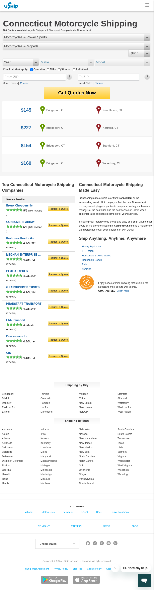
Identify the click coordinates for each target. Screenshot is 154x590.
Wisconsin (123, 469)
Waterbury (123, 402)
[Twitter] (101, 544)
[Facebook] (88, 544)
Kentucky (46, 442)
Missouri (45, 478)
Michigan (46, 465)
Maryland (46, 456)
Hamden (45, 402)
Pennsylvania (86, 478)
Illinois (5, 483)
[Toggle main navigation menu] (148, 5)
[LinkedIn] (115, 544)
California (7, 447)
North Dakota (86, 460)
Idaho (5, 478)
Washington (124, 460)
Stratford (122, 398)
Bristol (5, 398)
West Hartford (125, 407)
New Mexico (85, 447)
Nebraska (84, 429)
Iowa (43, 433)
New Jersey (85, 442)
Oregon (83, 474)
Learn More (123, 290)
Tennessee (124, 438)
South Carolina (126, 429)
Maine (44, 451)
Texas (121, 442)
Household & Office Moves (96, 255)
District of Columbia (12, 460)
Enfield (6, 411)
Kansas (45, 438)
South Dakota (125, 433)
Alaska (5, 433)
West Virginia (125, 465)
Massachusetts (49, 460)
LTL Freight (88, 250)
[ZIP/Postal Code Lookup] (69, 78)
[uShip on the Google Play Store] (54, 580)
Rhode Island (86, 483)
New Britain (85, 402)
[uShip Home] (11, 5)
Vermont (122, 451)
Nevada (83, 433)
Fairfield (45, 393)
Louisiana (46, 447)
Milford (82, 398)
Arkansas (7, 442)
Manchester (47, 411)
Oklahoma (84, 469)
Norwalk (83, 411)
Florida (6, 465)
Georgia (6, 469)
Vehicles (86, 268)
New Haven (85, 407)
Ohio (81, 465)
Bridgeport (7, 393)
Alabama (7, 429)
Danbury (6, 402)
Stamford (122, 393)
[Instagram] (94, 544)
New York (84, 451)
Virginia (122, 456)
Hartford (45, 407)
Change (24, 83)
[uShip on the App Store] (86, 580)
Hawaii (6, 474)
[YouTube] (108, 544)
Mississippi (47, 474)
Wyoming (123, 474)
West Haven (124, 411)
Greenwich (46, 398)
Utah (120, 447)
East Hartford (9, 407)
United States (10, 83)
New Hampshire (88, 438)
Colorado (7, 451)
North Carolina (87, 456)
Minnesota (46, 469)
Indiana (45, 429)
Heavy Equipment (91, 246)
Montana (45, 483)
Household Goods (92, 259)
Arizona (6, 438)
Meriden (83, 393)
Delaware (7, 456)
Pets (84, 264)
